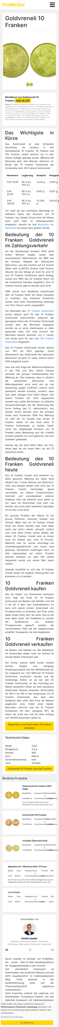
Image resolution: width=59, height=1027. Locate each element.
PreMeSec (13, 4)
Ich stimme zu (27, 1022)
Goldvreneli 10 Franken (24, 22)
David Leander (29, 938)
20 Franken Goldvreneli (40, 310)
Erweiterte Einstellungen (12, 1017)
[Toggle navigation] (52, 4)
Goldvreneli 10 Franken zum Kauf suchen (30, 768)
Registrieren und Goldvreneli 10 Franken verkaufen (29, 726)
